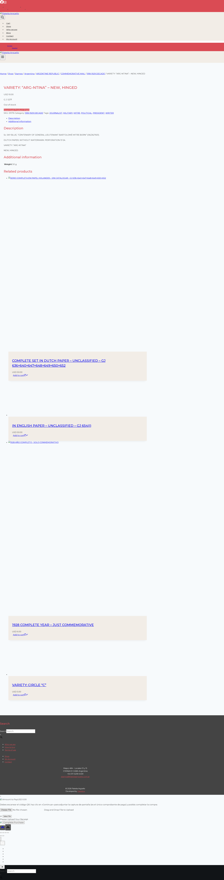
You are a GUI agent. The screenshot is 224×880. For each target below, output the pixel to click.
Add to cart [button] (18, 375)
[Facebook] (2, 3)
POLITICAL (86, 113)
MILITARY (68, 113)
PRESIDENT (99, 113)
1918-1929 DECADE (34, 113)
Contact (9, 36)
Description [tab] (14, 118)
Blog (8, 33)
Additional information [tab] (19, 121)
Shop (8, 26)
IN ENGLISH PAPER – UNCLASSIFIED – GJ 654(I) (51, 565)
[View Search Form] (2, 17)
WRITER (109, 113)
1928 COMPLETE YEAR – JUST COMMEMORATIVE (53, 764)
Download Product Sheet (16, 110)
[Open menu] (2, 57)
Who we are (11, 29)
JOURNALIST (55, 113)
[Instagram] (5, 3)
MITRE (77, 113)
